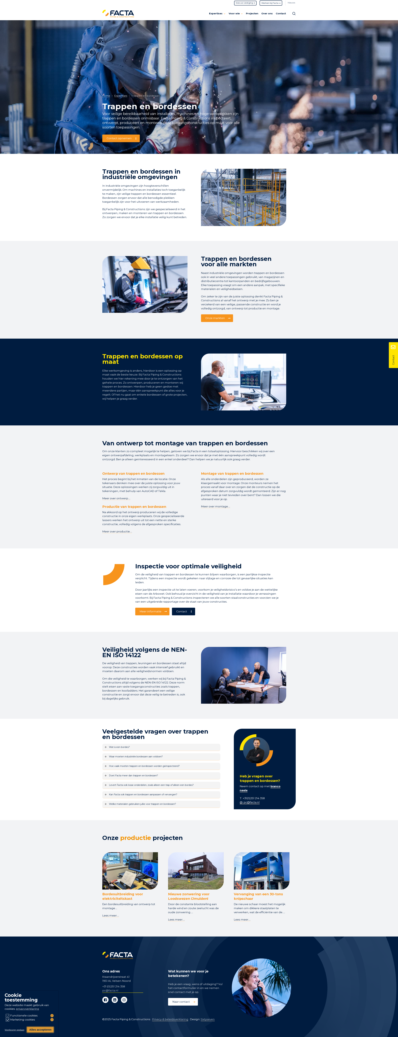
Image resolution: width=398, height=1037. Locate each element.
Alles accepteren (40, 1029)
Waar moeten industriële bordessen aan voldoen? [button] (136, 756)
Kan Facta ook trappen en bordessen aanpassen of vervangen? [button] (143, 794)
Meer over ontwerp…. (116, 498)
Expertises (120, 95)
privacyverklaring (27, 1008)
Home (106, 95)
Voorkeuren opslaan (14, 1030)
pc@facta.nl (110, 990)
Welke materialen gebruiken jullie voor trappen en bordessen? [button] (142, 804)
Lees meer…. (110, 915)
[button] (121, 138)
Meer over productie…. (117, 531)
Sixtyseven (208, 1019)
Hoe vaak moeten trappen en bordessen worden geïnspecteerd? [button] (144, 766)
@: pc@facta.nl (250, 802)
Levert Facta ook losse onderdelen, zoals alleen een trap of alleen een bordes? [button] (151, 785)
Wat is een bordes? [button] (119, 747)
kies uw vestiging (244, 3)
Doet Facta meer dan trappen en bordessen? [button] (133, 775)
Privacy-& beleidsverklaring (170, 1019)
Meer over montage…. (215, 506)
